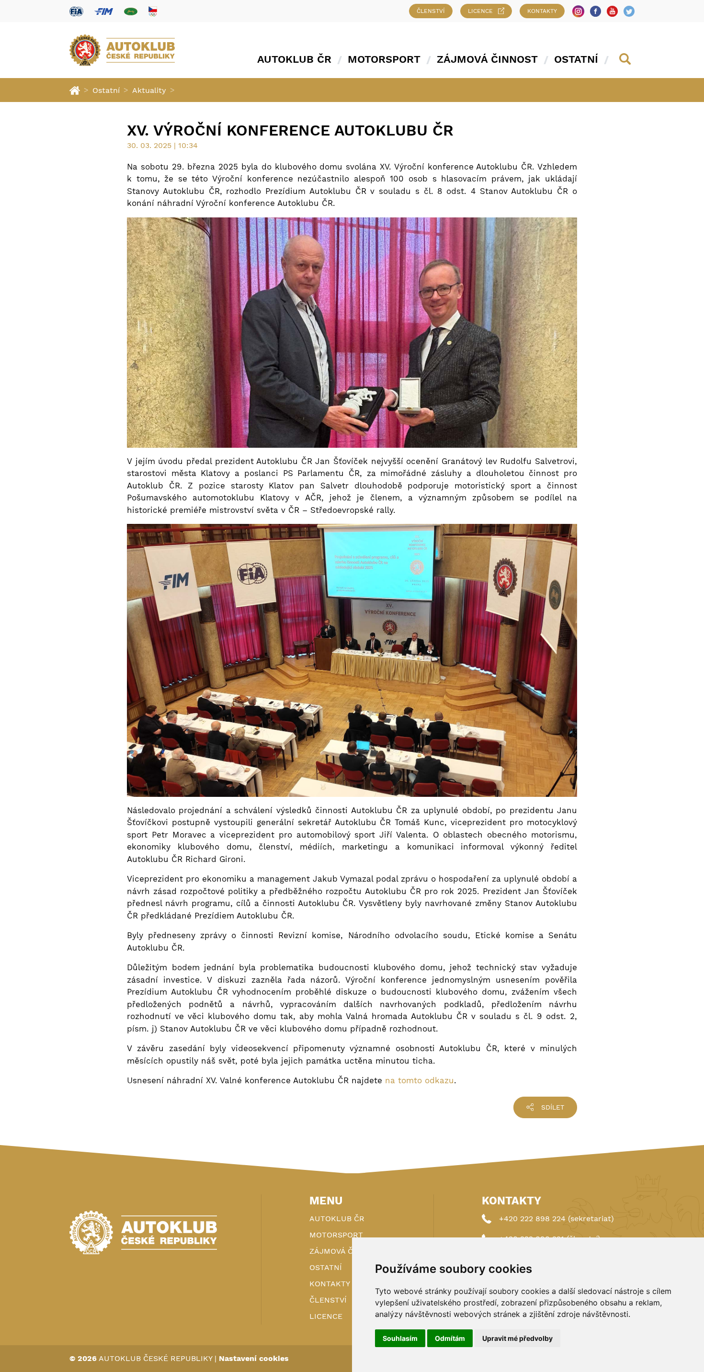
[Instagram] (578, 11)
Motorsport (384, 59)
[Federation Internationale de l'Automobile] (76, 11)
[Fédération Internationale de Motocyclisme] (103, 11)
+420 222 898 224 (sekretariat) (556, 1218)
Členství (431, 11)
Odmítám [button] (450, 1338)
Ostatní (576, 59)
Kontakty (542, 11)
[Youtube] (612, 11)
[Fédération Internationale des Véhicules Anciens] (130, 11)
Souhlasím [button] (400, 1338)
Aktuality (149, 90)
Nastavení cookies (254, 1358)
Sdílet (552, 1107)
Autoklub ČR (294, 59)
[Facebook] (595, 11)
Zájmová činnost (487, 59)
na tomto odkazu (419, 1080)
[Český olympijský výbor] (152, 11)
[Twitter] (629, 11)
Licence (480, 11)
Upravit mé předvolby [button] (517, 1338)
